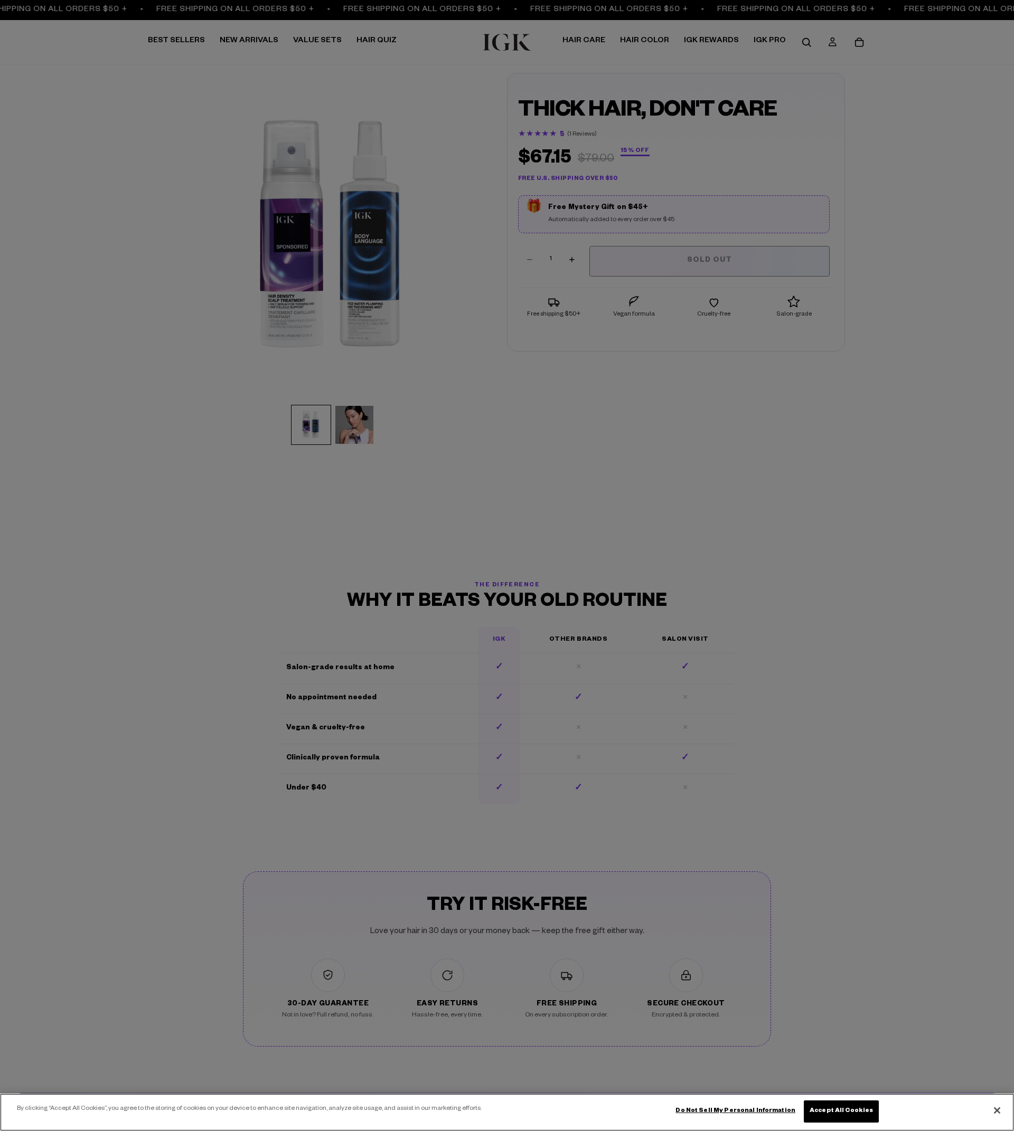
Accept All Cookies (841, 1111)
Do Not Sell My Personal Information (735, 1111)
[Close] (997, 1110)
